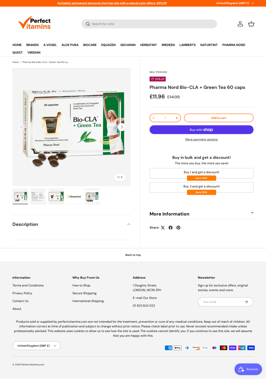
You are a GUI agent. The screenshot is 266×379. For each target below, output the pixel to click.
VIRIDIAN (34, 52)
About (16, 309)
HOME (17, 45)
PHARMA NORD (233, 45)
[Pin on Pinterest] (178, 227)
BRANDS (32, 45)
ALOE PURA (70, 45)
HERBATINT (148, 45)
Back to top (133, 255)
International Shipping (88, 301)
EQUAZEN (108, 45)
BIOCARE (90, 45)
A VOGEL (50, 45)
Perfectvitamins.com (32, 364)
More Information (169, 214)
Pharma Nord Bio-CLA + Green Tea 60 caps (46, 62)
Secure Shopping (84, 293)
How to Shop (81, 285)
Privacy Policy (22, 293)
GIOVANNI (128, 45)
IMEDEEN (168, 45)
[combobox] (149, 23)
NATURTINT (209, 45)
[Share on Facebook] (170, 227)
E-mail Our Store (145, 298)
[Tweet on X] (163, 227)
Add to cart (218, 118)
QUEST (17, 52)
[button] (251, 23)
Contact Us (20, 301)
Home (15, 62)
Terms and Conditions (28, 285)
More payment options (201, 140)
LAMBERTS (188, 45)
